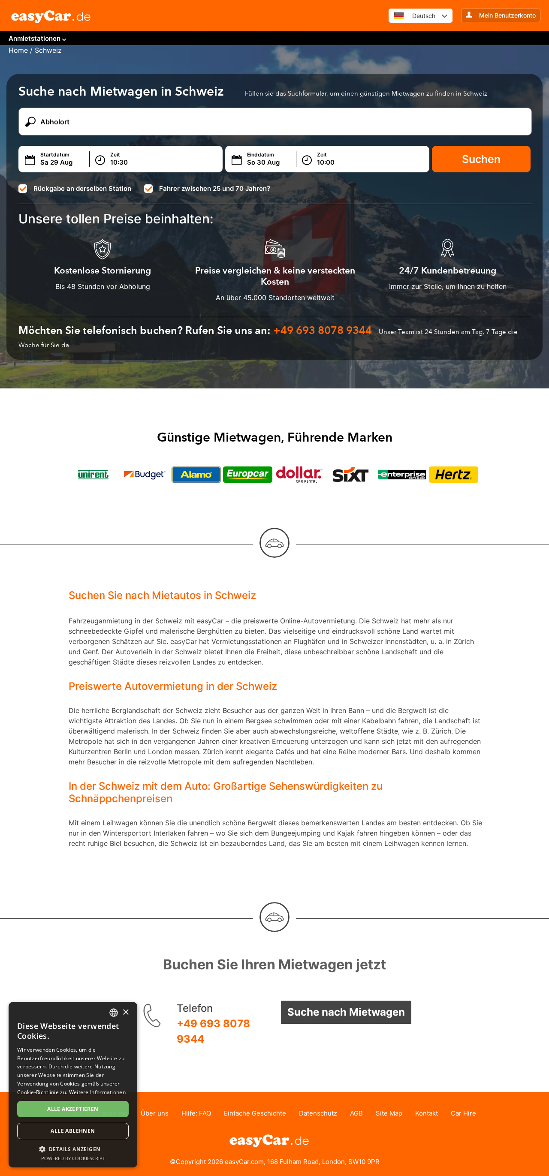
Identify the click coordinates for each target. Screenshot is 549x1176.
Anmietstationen (34, 38)
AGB (356, 1113)
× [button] (125, 1012)
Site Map (389, 1113)
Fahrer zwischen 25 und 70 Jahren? (214, 188)
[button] (73, 1149)
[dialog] (73, 1084)
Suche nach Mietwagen (346, 1012)
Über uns (155, 1113)
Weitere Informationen (97, 1092)
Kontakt (426, 1113)
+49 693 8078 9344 (213, 1031)
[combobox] (113, 1012)
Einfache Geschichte (255, 1113)
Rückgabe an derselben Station (82, 188)
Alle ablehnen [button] (73, 1130)
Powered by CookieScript (73, 1158)
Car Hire (463, 1113)
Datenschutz (318, 1113)
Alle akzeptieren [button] (72, 1109)
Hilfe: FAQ (196, 1113)
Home (18, 50)
